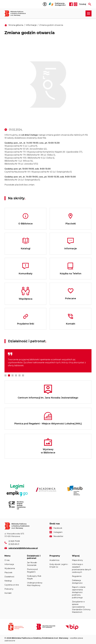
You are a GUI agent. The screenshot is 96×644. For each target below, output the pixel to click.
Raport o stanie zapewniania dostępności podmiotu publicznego (78, 592)
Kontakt (8, 593)
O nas (7, 560)
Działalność (9, 577)
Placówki (8, 572)
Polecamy (8, 589)
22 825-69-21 (13, 544)
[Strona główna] (16, 13)
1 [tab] (5, 375)
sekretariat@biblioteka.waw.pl (23, 548)
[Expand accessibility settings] (45, 4)
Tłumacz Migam (51, 4)
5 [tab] (19, 375)
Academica (54, 560)
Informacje (31, 25)
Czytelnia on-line (11, 585)
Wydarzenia (9, 568)
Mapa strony (77, 560)
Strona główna (15, 25)
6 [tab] (23, 375)
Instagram (75, 4)
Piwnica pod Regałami (32, 570)
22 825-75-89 (14, 541)
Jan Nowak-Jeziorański (32, 563)
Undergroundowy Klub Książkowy (34, 584)
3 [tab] (13, 375)
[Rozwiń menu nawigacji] (89, 13)
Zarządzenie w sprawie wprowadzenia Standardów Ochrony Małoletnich (81, 607)
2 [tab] (9, 375)
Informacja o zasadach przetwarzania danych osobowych (81, 568)
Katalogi (8, 581)
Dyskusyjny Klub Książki (34, 577)
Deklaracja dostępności (60, 4)
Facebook (71, 4)
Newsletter (58, 536)
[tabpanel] (48, 360)
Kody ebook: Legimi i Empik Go (59, 565)
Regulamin (77, 576)
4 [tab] (16, 375)
